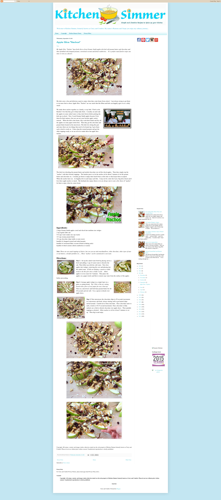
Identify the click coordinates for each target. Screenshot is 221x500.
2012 (140, 314)
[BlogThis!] (93, 455)
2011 (140, 316)
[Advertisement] (150, 111)
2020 (140, 295)
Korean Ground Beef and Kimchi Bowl (153, 252)
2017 (140, 302)
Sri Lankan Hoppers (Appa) (152, 222)
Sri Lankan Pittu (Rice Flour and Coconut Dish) (153, 212)
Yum (58, 46)
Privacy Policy (87, 33)
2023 (140, 268)
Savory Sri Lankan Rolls (151, 242)
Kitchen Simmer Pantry (75, 33)
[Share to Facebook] (96, 455)
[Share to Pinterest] (98, 455)
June (141, 287)
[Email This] (91, 455)
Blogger (118, 489)
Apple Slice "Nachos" (68, 42)
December (142, 275)
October (142, 280)
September (143, 282)
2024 (140, 266)
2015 (140, 307)
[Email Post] (88, 455)
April (141, 289)
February (142, 292)
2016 (140, 304)
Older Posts (128, 460)
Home (56, 33)
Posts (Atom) (66, 463)
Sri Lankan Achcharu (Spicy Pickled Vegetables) (154, 232)
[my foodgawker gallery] (158, 372)
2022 (140, 271)
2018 (140, 300)
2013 (140, 311)
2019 (140, 297)
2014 (140, 309)
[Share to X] (94, 455)
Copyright (64, 33)
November (143, 277)
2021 (140, 273)
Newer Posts (60, 460)
